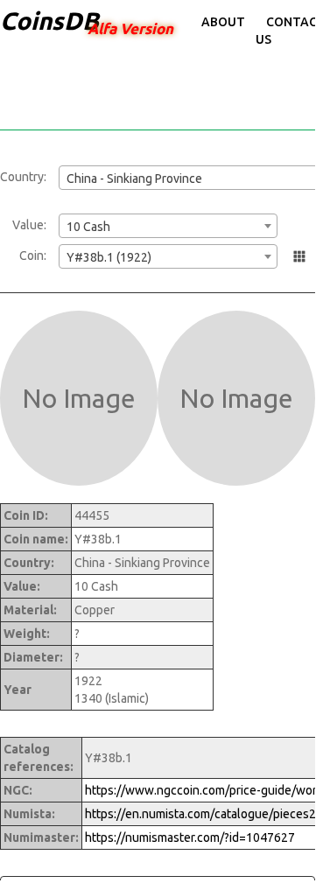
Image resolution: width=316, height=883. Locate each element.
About (223, 22)
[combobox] (168, 226)
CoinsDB (49, 20)
